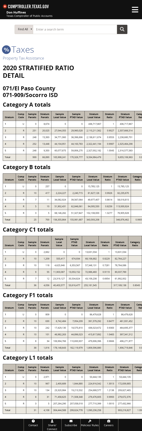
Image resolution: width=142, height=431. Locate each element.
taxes (21, 49)
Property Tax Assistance (23, 58)
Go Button (122, 29)
